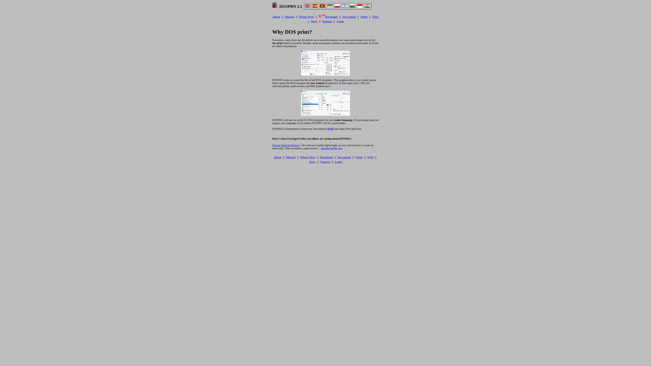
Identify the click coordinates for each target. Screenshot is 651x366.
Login (340, 21)
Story (314, 21)
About (276, 16)
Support (327, 21)
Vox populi (349, 16)
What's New (306, 16)
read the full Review (332, 148)
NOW (330, 128)
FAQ (375, 16)
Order (364, 16)
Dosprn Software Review (286, 145)
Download (331, 16)
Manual (289, 16)
